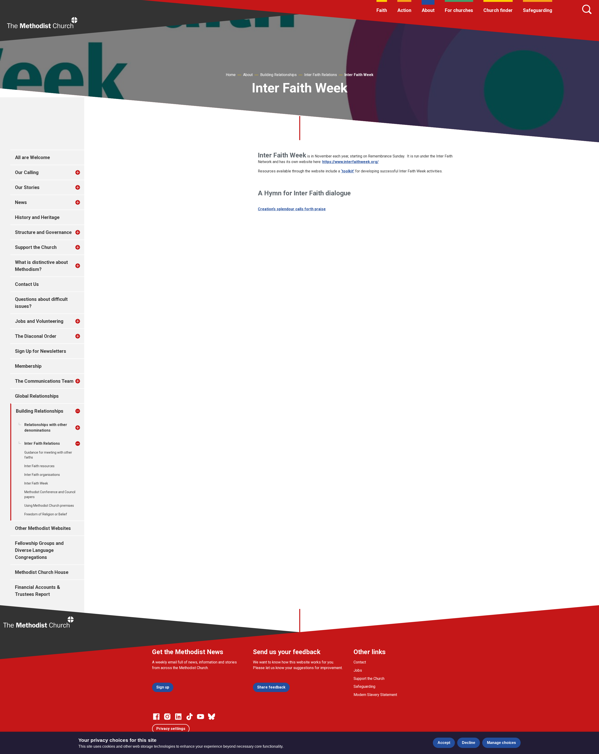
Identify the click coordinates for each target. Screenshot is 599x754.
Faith (381, 10)
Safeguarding (537, 10)
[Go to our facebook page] (156, 716)
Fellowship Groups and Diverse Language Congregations (39, 550)
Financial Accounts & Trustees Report (37, 590)
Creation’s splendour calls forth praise (292, 209)
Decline (468, 743)
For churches (459, 10)
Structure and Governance (43, 232)
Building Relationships (278, 75)
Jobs (358, 670)
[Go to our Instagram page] (167, 716)
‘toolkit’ (347, 171)
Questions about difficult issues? (41, 302)
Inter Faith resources (39, 466)
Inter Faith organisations (42, 475)
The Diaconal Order (35, 336)
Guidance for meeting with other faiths (48, 455)
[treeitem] (82, 172)
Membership (28, 366)
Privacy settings (170, 728)
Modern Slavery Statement (375, 694)
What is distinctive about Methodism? (41, 265)
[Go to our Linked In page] (178, 716)
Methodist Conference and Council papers (49, 494)
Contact (360, 662)
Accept (444, 743)
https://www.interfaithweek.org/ (350, 162)
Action (404, 10)
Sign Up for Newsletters (40, 351)
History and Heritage (37, 217)
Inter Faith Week (358, 75)
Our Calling (27, 172)
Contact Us (27, 284)
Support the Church (36, 247)
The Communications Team (44, 381)
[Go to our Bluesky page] (211, 716)
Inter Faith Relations (320, 75)
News (21, 202)
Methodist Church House (41, 572)
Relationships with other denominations (45, 428)
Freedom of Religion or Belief (45, 514)
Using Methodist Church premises (49, 505)
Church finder (498, 10)
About (428, 10)
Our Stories (27, 187)
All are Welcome (32, 157)
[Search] (587, 9)
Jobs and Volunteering (39, 321)
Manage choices (501, 743)
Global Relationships (37, 396)
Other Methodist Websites (43, 528)
